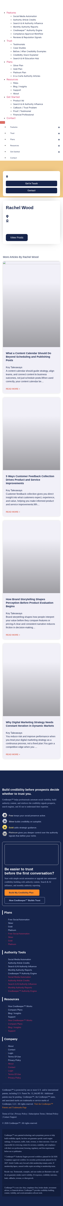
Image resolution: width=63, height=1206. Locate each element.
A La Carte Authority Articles (26, 76)
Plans (9, 61)
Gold (10, 926)
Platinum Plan (19, 72)
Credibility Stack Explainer (25, 55)
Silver (10, 923)
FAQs (15, 83)
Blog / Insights (20, 86)
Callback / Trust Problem (25, 107)
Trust (9, 40)
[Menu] (2, 122)
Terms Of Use (14, 1056)
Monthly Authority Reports (25, 26)
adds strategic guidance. (23, 827)
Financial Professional (23, 114)
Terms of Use (7, 1114)
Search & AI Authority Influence (28, 23)
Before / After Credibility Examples (29, 51)
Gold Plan (17, 69)
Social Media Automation (25, 16)
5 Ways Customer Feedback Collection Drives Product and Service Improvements (30, 480)
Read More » (13, 389)
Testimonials (19, 44)
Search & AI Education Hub (26, 58)
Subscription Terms (37, 1114)
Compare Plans (15, 1010)
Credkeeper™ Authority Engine (27, 30)
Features (11, 12)
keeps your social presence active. (27, 815)
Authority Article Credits (24, 19)
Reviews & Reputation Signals (27, 37)
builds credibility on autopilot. (25, 821)
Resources (12, 79)
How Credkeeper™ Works (20, 1006)
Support (17, 90)
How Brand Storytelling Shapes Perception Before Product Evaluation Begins (29, 603)
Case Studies (19, 48)
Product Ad (18, 100)
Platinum (12, 930)
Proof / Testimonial (22, 111)
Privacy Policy (14, 1060)
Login (10, 1053)
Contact (11, 118)
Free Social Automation (19, 919)
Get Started (13, 96)
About (16, 93)
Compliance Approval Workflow (28, 34)
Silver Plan (18, 65)
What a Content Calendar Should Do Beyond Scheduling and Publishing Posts (28, 357)
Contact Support (10, 1117)
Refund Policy (52, 1114)
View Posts (16, 237)
